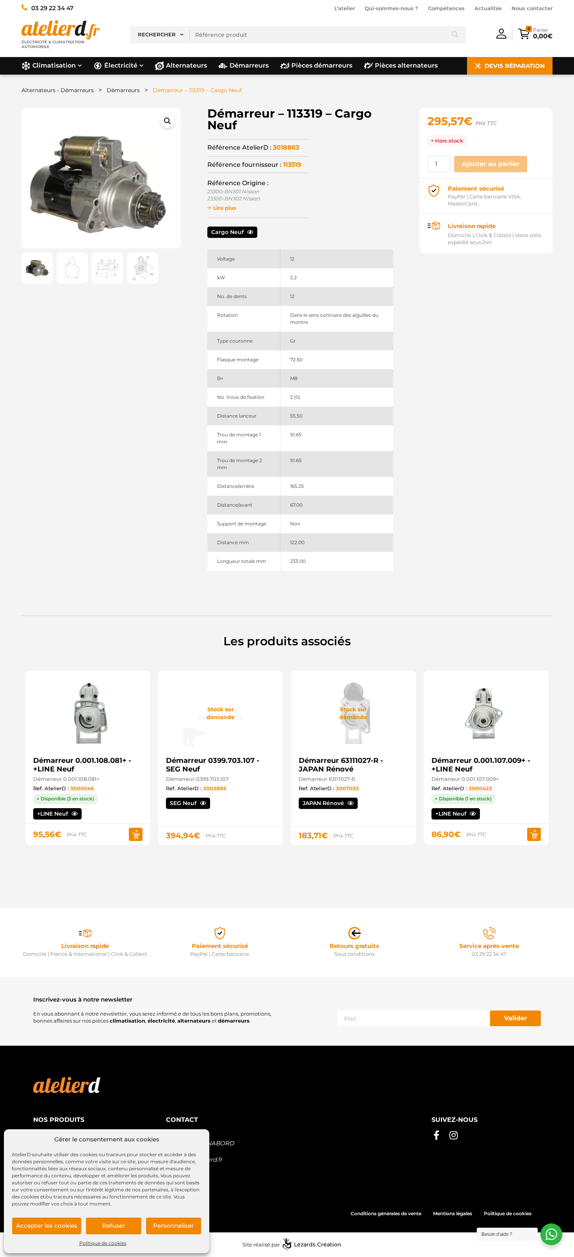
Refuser (113, 1225)
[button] (167, 121)
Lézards (317, 1244)
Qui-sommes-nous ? (391, 8)
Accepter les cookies (46, 1225)
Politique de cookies (103, 1243)
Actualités (488, 8)
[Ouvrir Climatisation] (80, 65)
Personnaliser (173, 1225)
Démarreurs (123, 90)
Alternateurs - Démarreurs (57, 90)
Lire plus (224, 208)
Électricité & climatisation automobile (52, 44)
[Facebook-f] (436, 1135)
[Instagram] (453, 1135)
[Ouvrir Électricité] (141, 65)
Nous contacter (532, 8)
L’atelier (344, 8)
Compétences (446, 8)
